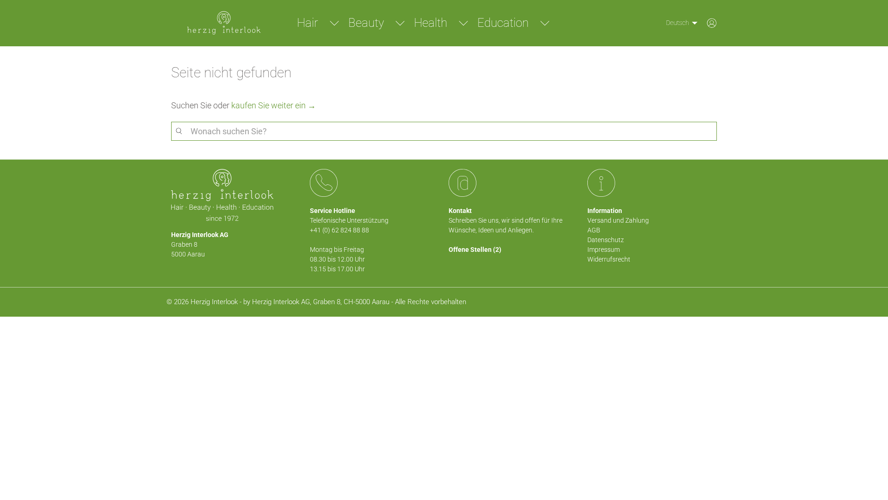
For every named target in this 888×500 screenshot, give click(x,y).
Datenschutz (605, 240)
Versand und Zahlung (618, 220)
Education (503, 23)
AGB (593, 230)
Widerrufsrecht (608, 259)
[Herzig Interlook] (224, 23)
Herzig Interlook (214, 302)
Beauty (366, 23)
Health (430, 23)
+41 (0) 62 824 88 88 (339, 230)
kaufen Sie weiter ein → (273, 105)
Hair (307, 23)
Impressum (603, 249)
